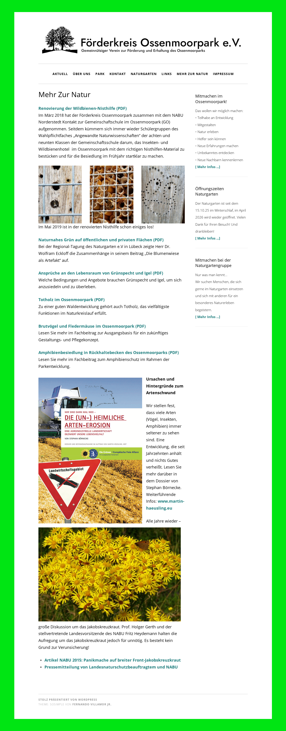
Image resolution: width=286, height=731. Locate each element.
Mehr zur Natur (192, 74)
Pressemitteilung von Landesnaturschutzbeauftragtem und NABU (111, 667)
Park (100, 74)
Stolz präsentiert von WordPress (67, 700)
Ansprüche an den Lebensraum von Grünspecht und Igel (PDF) (100, 273)
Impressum (223, 74)
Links (167, 74)
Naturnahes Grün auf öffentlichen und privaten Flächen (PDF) (101, 239)
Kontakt (117, 74)
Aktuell (60, 74)
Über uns (81, 74)
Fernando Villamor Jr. (91, 704)
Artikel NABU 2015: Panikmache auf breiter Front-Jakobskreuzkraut (112, 660)
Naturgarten (144, 74)
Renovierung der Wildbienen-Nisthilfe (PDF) (82, 108)
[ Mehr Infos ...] (207, 167)
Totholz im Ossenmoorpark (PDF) (71, 299)
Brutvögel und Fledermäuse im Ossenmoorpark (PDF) (92, 326)
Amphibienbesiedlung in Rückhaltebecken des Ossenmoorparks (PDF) (108, 352)
